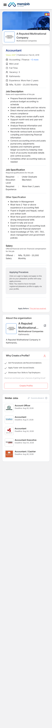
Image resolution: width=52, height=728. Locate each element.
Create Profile (26, 385)
